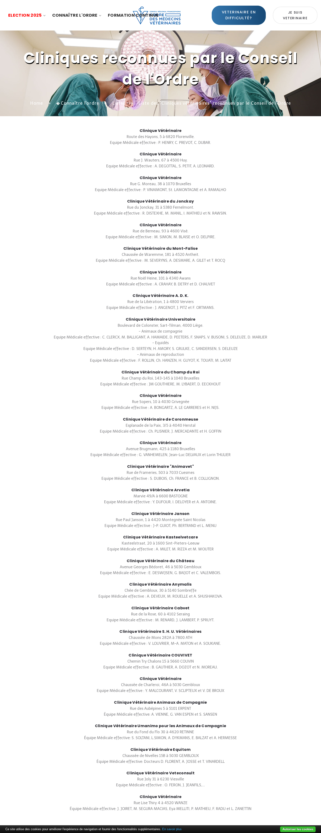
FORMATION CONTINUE (133, 15)
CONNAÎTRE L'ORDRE (75, 15)
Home (36, 103)
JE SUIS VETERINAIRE (295, 15)
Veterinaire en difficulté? (239, 15)
